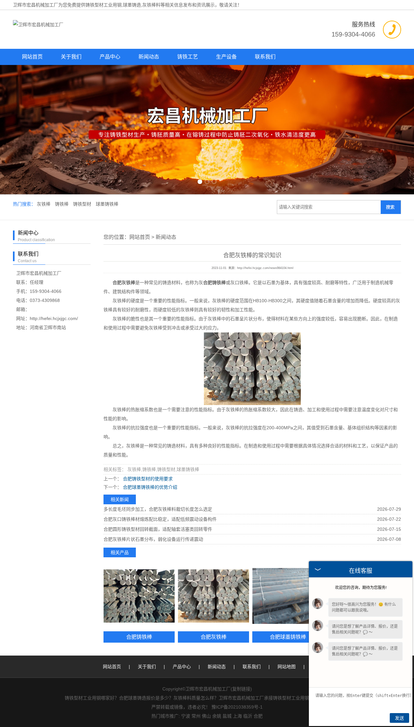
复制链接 (241, 688)
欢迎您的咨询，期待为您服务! (361, 587)
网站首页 (32, 56)
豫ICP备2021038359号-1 (237, 707)
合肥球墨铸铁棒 (288, 637)
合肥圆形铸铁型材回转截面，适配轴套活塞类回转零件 (158, 529)
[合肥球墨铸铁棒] (287, 596)
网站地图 (287, 666)
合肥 (258, 716)
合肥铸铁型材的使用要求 (147, 478)
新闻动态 (148, 56)
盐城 (227, 716)
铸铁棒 (62, 204)
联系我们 (265, 56)
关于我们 (71, 56)
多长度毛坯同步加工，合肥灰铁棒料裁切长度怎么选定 (158, 509)
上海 (237, 716)
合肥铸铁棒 (139, 637)
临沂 (247, 716)
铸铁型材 (83, 204)
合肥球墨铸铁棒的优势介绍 (149, 487)
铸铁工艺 (187, 56)
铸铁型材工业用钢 (103, 4)
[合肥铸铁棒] (139, 596)
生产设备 (226, 56)
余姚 (216, 716)
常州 (196, 716)
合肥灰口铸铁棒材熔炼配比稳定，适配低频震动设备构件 (160, 519)
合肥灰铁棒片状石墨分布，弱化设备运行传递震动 (153, 539)
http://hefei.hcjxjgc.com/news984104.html (265, 268)
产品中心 (110, 56)
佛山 (206, 716)
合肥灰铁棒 (213, 637)
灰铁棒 (44, 204)
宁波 (185, 716)
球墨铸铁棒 (107, 204)
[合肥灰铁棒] (213, 596)
